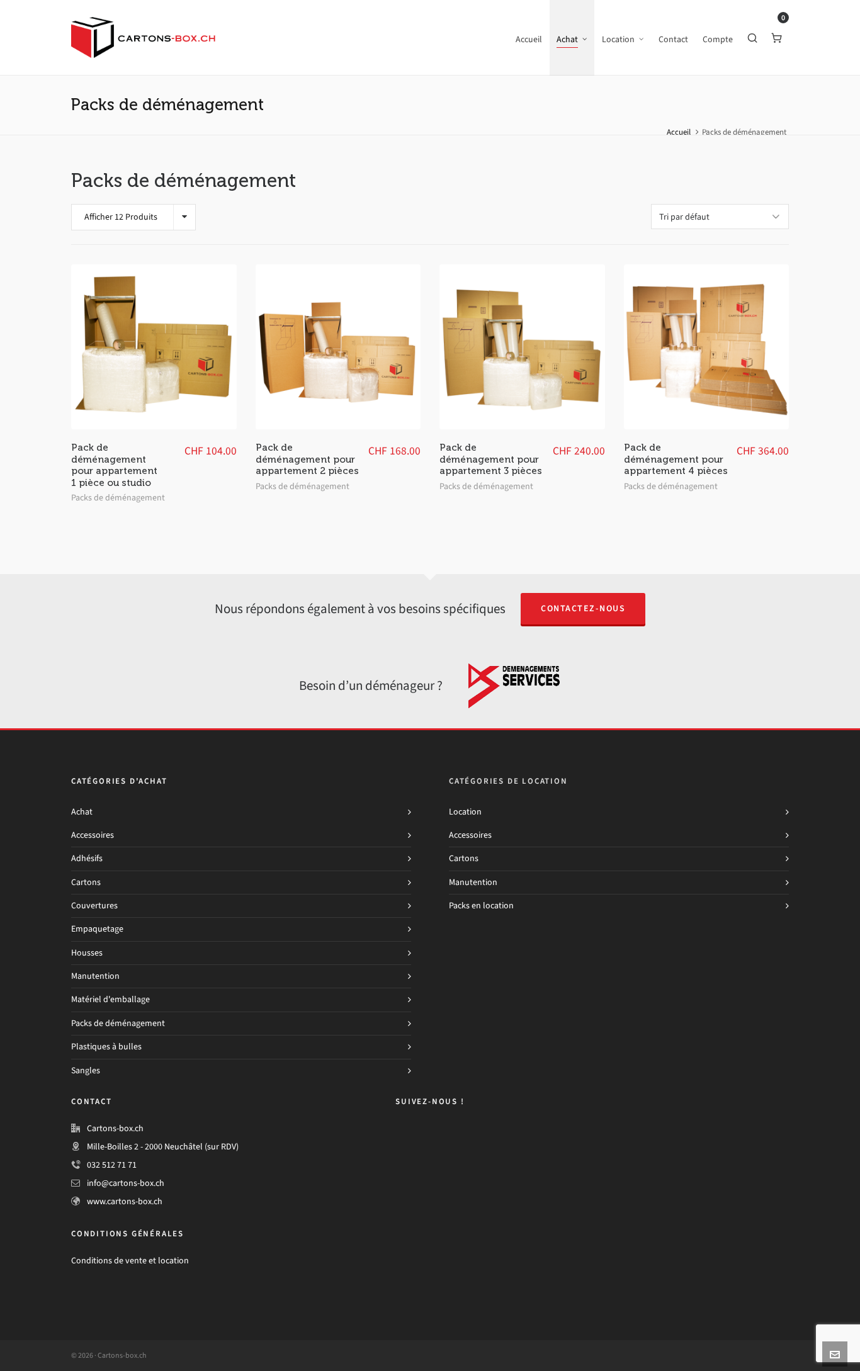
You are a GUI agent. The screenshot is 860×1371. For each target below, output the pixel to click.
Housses (87, 953)
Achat (82, 812)
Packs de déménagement (118, 498)
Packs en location (481, 905)
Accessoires (92, 835)
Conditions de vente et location (130, 1261)
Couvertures (94, 905)
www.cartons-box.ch (124, 1201)
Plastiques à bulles (106, 1046)
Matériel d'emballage (110, 999)
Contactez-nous (583, 608)
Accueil (679, 132)
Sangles (85, 1070)
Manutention (95, 976)
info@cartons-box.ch (125, 1183)
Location (465, 812)
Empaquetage (97, 929)
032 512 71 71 (112, 1165)
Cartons (86, 882)
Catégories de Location (508, 781)
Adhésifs (87, 858)
